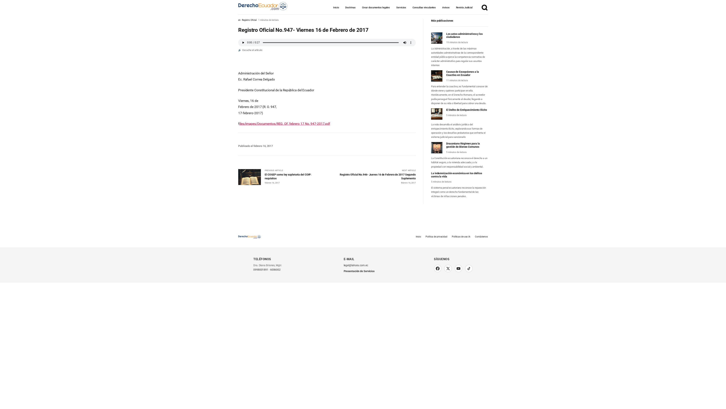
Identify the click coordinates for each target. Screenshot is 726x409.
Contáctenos (481, 236)
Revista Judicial (464, 7)
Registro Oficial (249, 20)
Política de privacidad (436, 236)
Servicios (401, 7)
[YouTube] (458, 268)
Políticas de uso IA (461, 236)
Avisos (445, 7)
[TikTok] (469, 268)
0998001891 (260, 269)
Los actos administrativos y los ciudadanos (464, 35)
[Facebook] (437, 268)
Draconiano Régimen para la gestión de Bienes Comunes (463, 145)
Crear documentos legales (376, 7)
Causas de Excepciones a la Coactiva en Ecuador (462, 73)
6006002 (275, 269)
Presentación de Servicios (359, 271)
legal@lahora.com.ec (356, 265)
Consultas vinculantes (424, 7)
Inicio (336, 7)
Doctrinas (350, 7)
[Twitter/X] (448, 268)
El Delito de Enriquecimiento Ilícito (466, 109)
